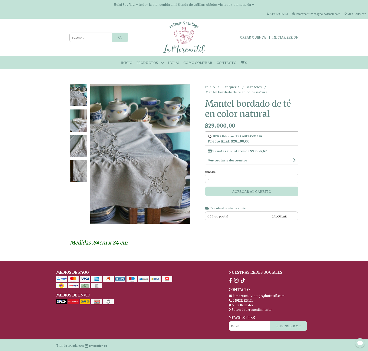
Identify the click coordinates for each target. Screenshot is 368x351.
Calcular (279, 216)
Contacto (226, 62)
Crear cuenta (253, 37)
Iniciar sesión (285, 37)
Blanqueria (230, 86)
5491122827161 (242, 300)
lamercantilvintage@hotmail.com (258, 295)
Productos (148, 62)
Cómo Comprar (197, 62)
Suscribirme (288, 325)
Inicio (126, 62)
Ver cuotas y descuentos (227, 160)
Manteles (254, 86)
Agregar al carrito (251, 191)
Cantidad (210, 171)
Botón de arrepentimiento (251, 309)
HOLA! (173, 62)
